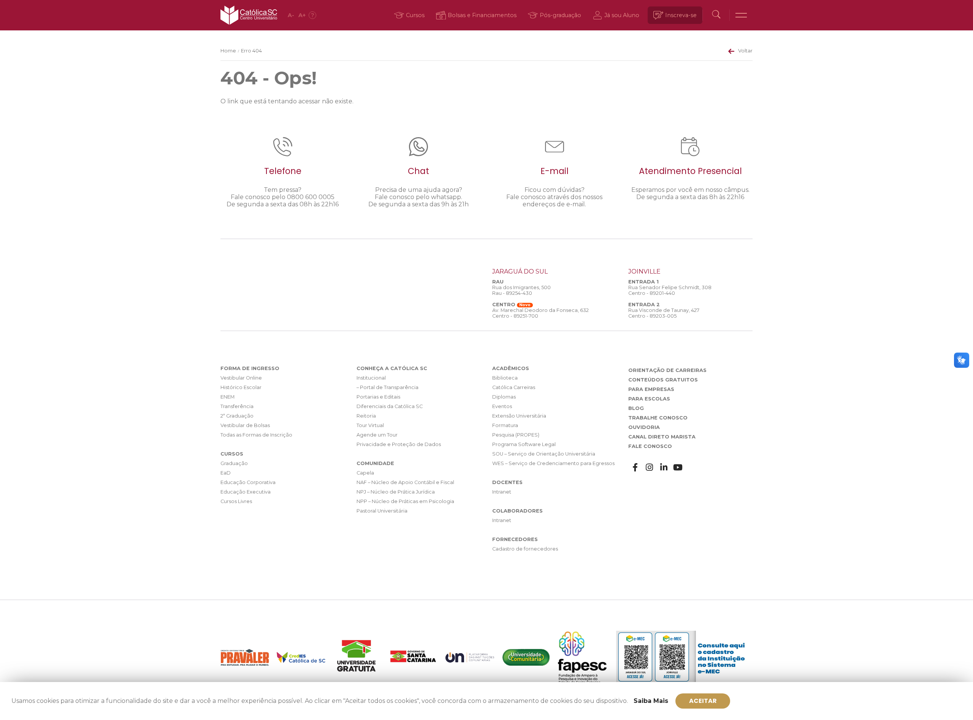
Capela (365, 473)
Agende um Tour (377, 435)
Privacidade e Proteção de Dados (399, 444)
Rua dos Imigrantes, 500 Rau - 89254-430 (521, 290)
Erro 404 (251, 51)
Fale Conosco (650, 446)
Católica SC (248, 15)
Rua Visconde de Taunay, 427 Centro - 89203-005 (663, 313)
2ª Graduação (237, 416)
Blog (636, 408)
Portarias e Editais (378, 397)
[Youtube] (678, 467)
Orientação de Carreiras (667, 370)
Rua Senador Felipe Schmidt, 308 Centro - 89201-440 (670, 290)
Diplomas (504, 397)
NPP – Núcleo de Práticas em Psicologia (405, 501)
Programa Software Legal (524, 444)
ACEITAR (703, 700)
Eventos (502, 406)
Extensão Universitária (519, 416)
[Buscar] (716, 15)
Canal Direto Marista (662, 437)
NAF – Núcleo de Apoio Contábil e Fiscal (405, 482)
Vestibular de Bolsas (245, 425)
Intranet (501, 492)
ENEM (227, 397)
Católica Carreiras (513, 387)
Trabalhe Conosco (658, 418)
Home (228, 51)
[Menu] (741, 15)
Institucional (371, 378)
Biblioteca (505, 378)
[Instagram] (649, 467)
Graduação (234, 463)
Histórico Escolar (240, 387)
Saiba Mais (651, 700)
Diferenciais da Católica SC (390, 406)
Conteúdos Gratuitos (663, 380)
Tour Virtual (370, 425)
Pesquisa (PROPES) (515, 435)
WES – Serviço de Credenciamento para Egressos (553, 463)
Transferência (237, 406)
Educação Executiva (245, 492)
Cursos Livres (236, 501)
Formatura (505, 425)
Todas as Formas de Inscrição (256, 435)
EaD (225, 473)
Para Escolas (649, 399)
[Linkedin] (664, 467)
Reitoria (366, 416)
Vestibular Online (241, 378)
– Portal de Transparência (387, 387)
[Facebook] (635, 467)
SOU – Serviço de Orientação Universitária (543, 454)
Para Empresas (651, 389)
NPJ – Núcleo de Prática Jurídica (396, 492)
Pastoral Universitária (382, 511)
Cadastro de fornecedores (525, 549)
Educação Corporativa (248, 482)
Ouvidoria (644, 427)
